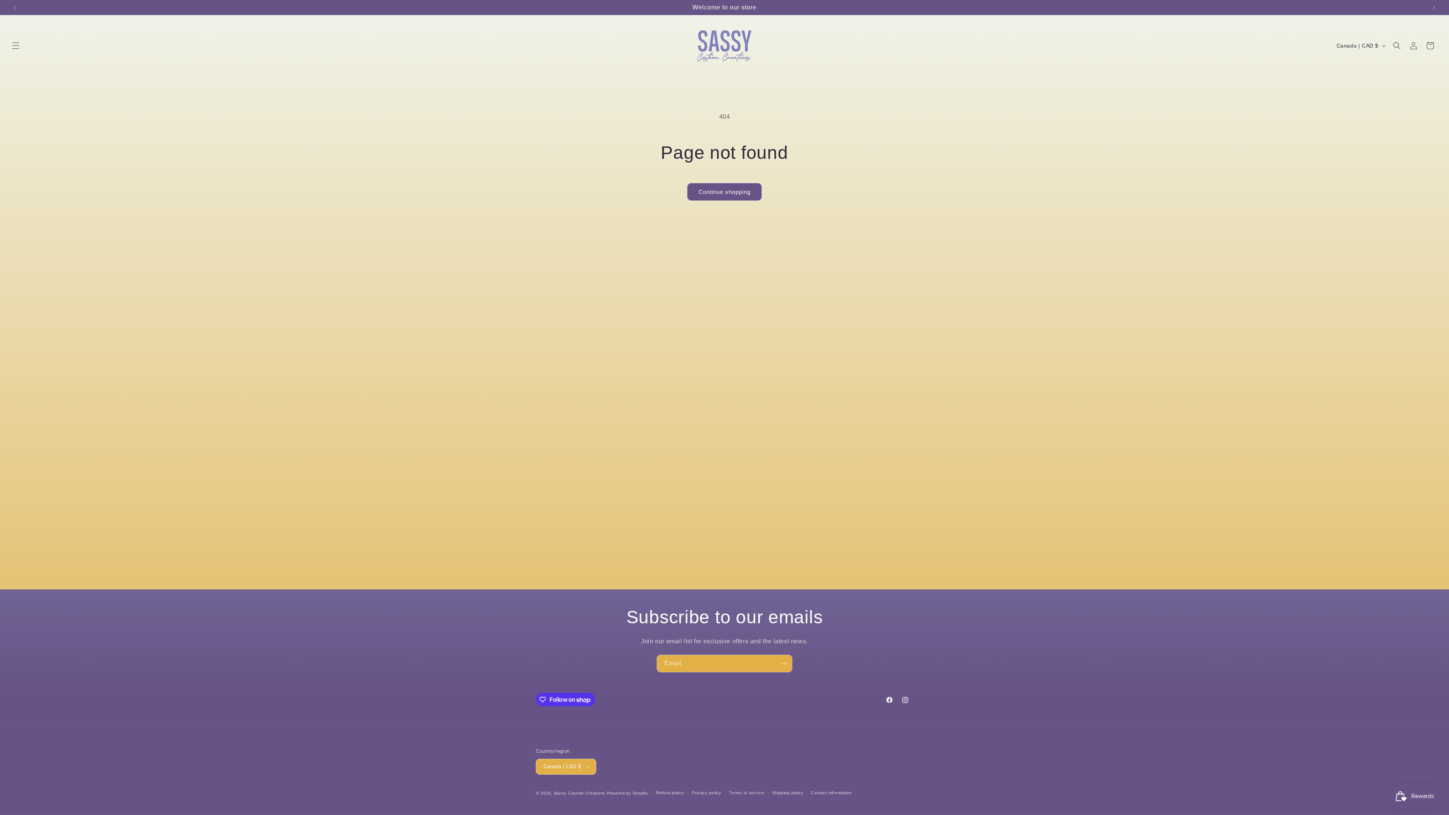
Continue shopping (724, 192)
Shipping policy (787, 792)
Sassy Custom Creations (579, 793)
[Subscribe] (783, 663)
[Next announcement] (1434, 7)
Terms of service (746, 792)
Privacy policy (706, 792)
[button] (16, 45)
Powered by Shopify (627, 793)
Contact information (831, 792)
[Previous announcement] (14, 7)
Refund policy (670, 792)
